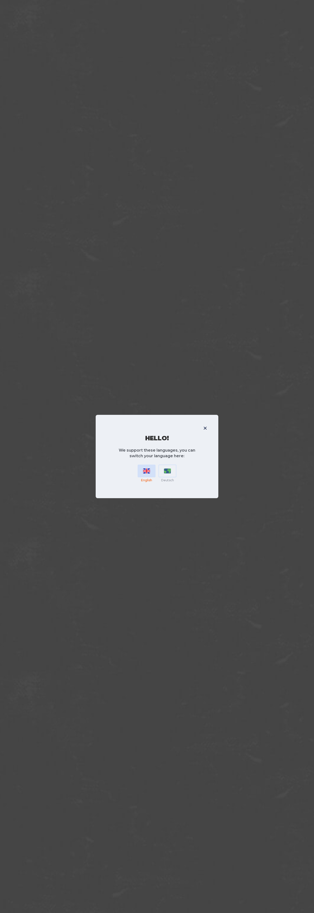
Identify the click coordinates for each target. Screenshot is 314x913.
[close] (205, 428)
